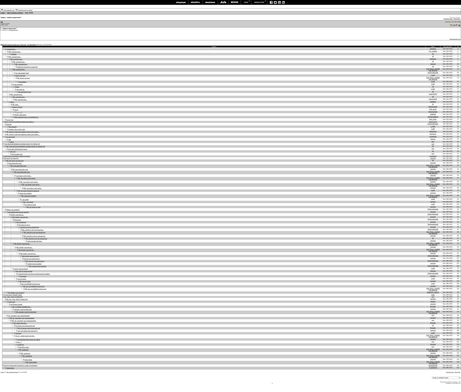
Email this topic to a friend (25, 10)
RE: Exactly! (13, 127)
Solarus (432, 139)
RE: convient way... (15, 52)
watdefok (433, 102)
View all (23, 44)
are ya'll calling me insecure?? (28, 331)
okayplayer (180, 2)
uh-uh (16, 110)
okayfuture (210, 2)
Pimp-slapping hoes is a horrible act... (26, 117)
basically (18, 333)
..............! (19, 112)
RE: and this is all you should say (33, 230)
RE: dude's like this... (20, 323)
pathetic (13, 54)
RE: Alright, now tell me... (20, 217)
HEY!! (12, 142)
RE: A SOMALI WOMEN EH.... (22, 307)
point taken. (23, 82)
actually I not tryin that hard (23, 309)
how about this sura (15, 163)
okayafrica (195, 2)
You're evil (11, 302)
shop (246, 2)
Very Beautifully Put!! (22, 73)
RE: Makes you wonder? (16, 293)
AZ (2, 22)
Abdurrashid (433, 122)
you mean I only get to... (23, 176)
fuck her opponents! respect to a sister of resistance (20, 365)
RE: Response (21, 222)
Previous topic (448, 19)
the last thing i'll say (24, 92)
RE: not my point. (25, 281)
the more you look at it (11, 158)
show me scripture (26, 193)
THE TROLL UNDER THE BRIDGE (433, 70)
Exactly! (9, 124)
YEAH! (17, 87)
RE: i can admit (28, 202)
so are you (9, 120)
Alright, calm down (20, 115)
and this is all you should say (29, 227)
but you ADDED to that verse (30, 284)
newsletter (259, 2)
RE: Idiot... (15, 105)
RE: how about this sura (18, 166)
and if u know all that (21, 269)
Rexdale (433, 306)
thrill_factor (433, 109)
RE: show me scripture (28, 196)
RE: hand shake (31, 362)
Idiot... (13, 102)
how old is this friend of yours (17, 149)
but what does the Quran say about (28, 340)
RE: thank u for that (23, 78)
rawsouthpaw (433, 365)
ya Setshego (31, 44)
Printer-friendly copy (9, 10)
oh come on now (30, 205)
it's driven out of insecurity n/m (25, 326)
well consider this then (34, 241)
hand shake (28, 360)
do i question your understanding (19, 316)
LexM (433, 75)
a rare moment (18, 84)
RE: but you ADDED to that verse (34, 286)
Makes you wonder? (13, 210)
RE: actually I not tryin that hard (26, 312)
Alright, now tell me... (17, 215)
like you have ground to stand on (28, 191)
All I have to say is (24, 225)
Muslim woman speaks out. (11, 44)
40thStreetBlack (433, 117)
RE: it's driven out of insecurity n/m (29, 328)
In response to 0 (13, 30)
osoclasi (433, 158)
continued (20, 345)
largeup (223, 2)
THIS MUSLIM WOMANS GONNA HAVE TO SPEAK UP (22, 144)
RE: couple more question (37, 266)
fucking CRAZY (17, 107)
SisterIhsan (433, 131)
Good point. (10, 368)
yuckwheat (432, 136)
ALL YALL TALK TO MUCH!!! (13, 297)
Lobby (3, 13)
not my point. (22, 279)
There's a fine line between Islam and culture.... (19, 122)
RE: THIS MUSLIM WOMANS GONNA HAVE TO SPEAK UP (25, 146)
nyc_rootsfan (433, 51)
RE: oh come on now (33, 207)
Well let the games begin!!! (30, 256)
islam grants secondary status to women (17, 156)
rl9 (433, 146)
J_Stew (433, 126)
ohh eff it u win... (24, 347)
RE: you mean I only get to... (27, 178)
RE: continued (23, 350)
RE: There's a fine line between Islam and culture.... (23, 132)
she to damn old (17, 154)
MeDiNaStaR (433, 107)
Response (17, 220)
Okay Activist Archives (15, 13)
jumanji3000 (433, 94)
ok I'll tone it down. (17, 304)
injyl (433, 141)
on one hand (10, 137)
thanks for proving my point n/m (27, 67)
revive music (235, 2)
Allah (433, 295)
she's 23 (12, 152)
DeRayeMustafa (433, 73)
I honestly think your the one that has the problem (34, 274)
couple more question (34, 264)
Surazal (432, 64)
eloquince (433, 134)
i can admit (25, 200)
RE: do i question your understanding (22, 318)
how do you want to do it (32, 259)
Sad (9, 139)
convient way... (11, 49)
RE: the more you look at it (15, 161)
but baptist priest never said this (18, 212)
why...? (19, 342)
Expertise (433, 49)
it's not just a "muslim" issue (13, 295)
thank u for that (20, 76)
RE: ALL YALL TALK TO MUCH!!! (17, 299)
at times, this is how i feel (17, 129)
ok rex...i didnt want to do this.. (25, 336)
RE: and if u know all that (24, 271)
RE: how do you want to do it (35, 261)
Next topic (457, 19)
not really (23, 276)
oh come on (20, 89)
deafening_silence (433, 292)
